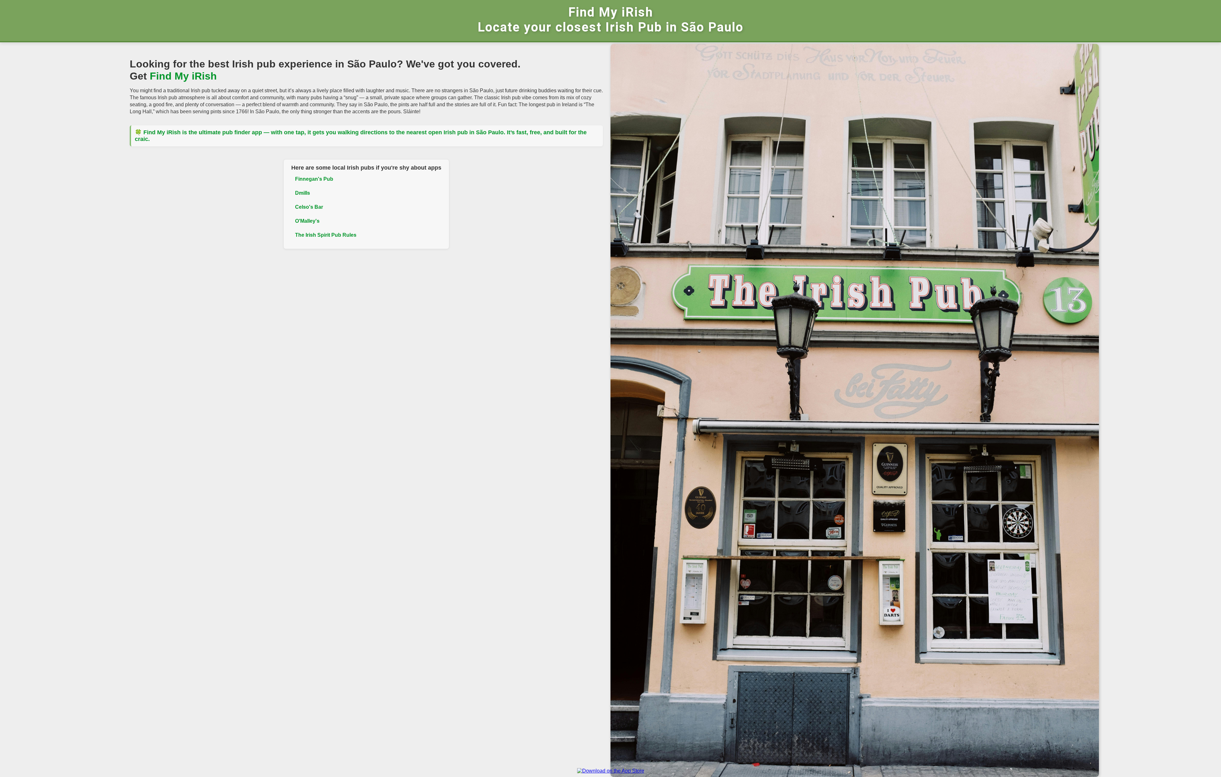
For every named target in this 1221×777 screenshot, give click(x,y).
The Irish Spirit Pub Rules (325, 235)
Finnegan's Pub (314, 179)
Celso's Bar (309, 207)
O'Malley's (307, 221)
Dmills (302, 193)
